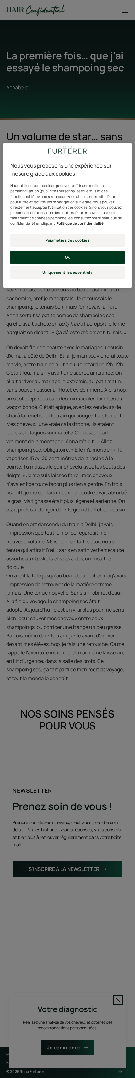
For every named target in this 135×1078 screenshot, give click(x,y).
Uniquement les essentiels (67, 272)
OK (67, 257)
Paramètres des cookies (68, 240)
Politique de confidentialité (80, 223)
